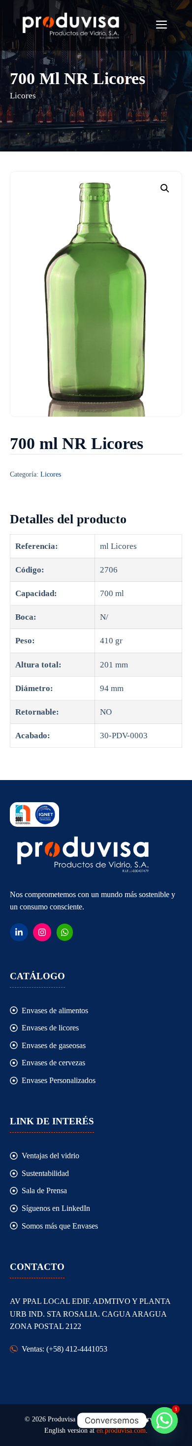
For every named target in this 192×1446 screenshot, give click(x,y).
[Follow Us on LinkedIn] (19, 932)
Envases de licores (50, 1028)
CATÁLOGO (37, 976)
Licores (50, 474)
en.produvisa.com (121, 1430)
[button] (165, 188)
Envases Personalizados (59, 1080)
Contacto (37, 1267)
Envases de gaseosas (54, 1045)
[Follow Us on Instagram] (42, 932)
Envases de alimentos (55, 1010)
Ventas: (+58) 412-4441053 (64, 1349)
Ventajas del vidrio (50, 1155)
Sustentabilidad (45, 1173)
